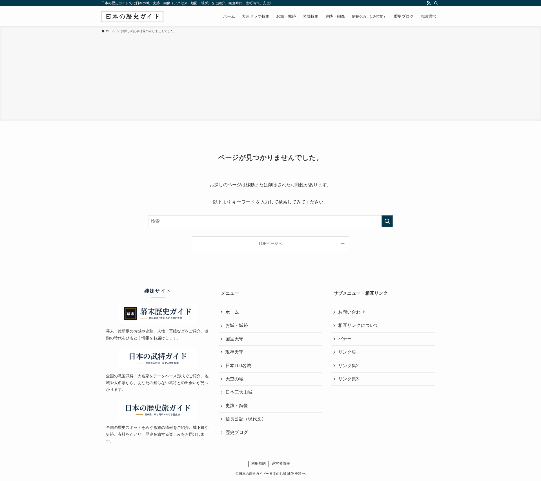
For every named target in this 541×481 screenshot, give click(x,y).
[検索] (436, 3)
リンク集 (347, 352)
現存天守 (234, 352)
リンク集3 (348, 378)
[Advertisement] (270, 76)
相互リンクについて (358, 325)
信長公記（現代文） (245, 418)
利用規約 (258, 463)
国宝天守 (234, 338)
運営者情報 (281, 463)
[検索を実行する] (387, 221)
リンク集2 (348, 365)
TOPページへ (270, 243)
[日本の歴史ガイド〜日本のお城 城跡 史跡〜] (132, 16)
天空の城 (234, 378)
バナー (345, 338)
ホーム (232, 312)
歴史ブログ (236, 432)
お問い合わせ (351, 312)
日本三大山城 (238, 392)
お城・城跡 (236, 325)
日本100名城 (238, 365)
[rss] (428, 3)
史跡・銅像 (236, 405)
